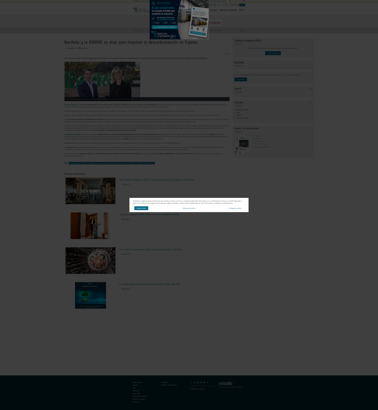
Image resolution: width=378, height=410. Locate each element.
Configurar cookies (235, 208)
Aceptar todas (141, 208)
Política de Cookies (189, 208)
